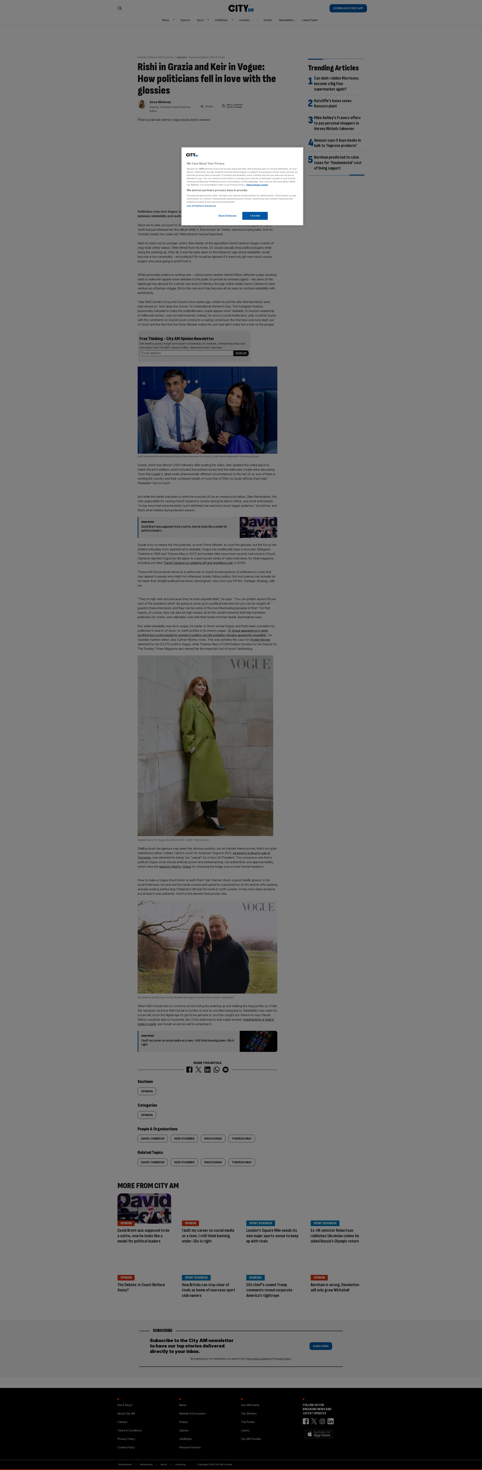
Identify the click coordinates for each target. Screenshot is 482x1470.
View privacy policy (257, 184)
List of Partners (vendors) (201, 206)
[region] (242, 186)
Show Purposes (227, 215)
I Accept (255, 215)
